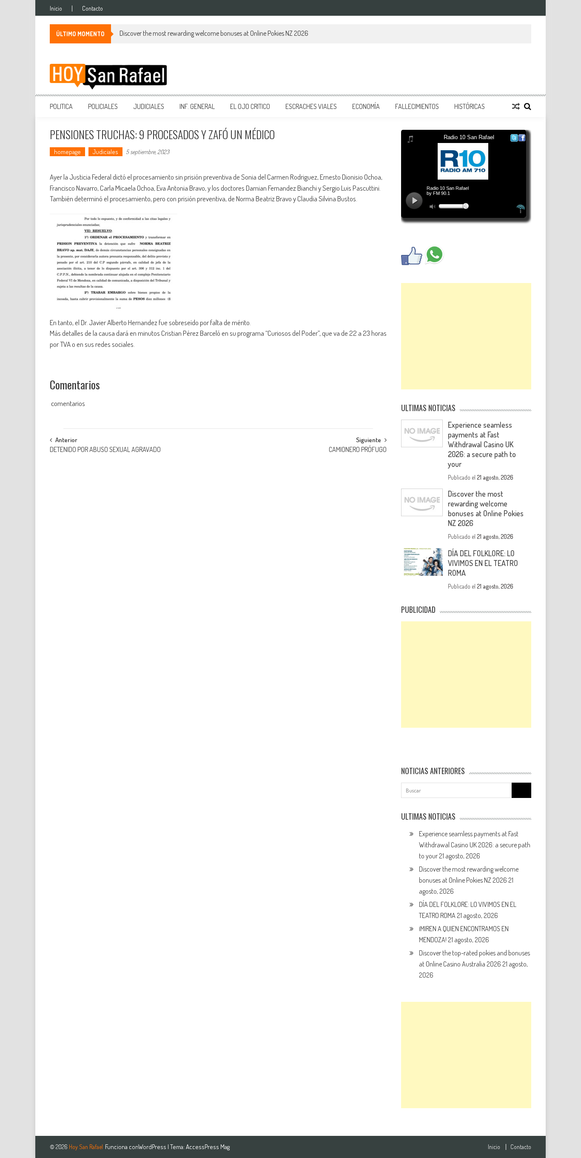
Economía (366, 106)
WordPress (153, 1147)
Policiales (103, 106)
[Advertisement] (466, 336)
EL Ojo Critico (250, 106)
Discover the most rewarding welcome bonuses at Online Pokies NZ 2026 (214, 33)
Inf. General (197, 106)
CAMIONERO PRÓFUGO (358, 450)
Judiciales (148, 106)
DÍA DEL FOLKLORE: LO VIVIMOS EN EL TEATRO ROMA (483, 563)
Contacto (92, 8)
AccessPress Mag (208, 1147)
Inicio (56, 8)
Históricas (469, 106)
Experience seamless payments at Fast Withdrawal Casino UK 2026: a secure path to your (482, 444)
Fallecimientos (417, 106)
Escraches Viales (311, 106)
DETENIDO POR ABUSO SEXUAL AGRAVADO (105, 450)
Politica (61, 106)
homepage (67, 152)
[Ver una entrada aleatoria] (516, 106)
